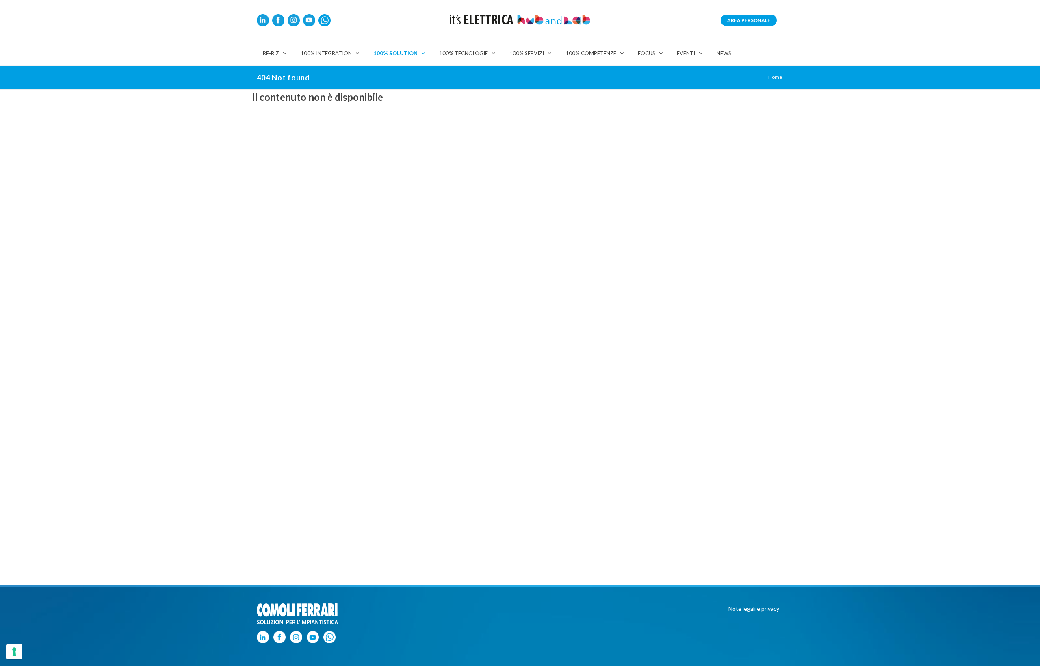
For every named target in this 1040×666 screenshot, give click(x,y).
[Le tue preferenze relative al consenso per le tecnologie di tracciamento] (14, 651)
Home (775, 77)
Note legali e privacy (753, 608)
